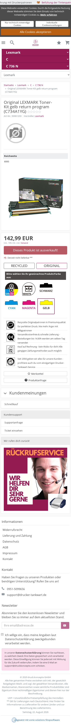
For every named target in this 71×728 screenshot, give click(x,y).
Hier (51, 701)
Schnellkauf (11, 404)
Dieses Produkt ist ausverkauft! (35, 250)
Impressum (10, 553)
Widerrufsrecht (12, 530)
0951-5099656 (16, 589)
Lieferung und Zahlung (17, 536)
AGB (5, 547)
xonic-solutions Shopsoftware (44, 719)
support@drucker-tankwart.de (26, 595)
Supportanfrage (13, 422)
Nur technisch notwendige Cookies (17, 23)
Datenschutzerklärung (28, 652)
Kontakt (8, 559)
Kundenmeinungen (27, 393)
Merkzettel (37, 373)
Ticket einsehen (13, 430)
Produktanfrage (37, 380)
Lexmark (39, 116)
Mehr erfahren (48, 14)
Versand (24, 243)
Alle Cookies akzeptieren (35, 32)
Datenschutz (11, 541)
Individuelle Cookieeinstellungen (52, 23)
